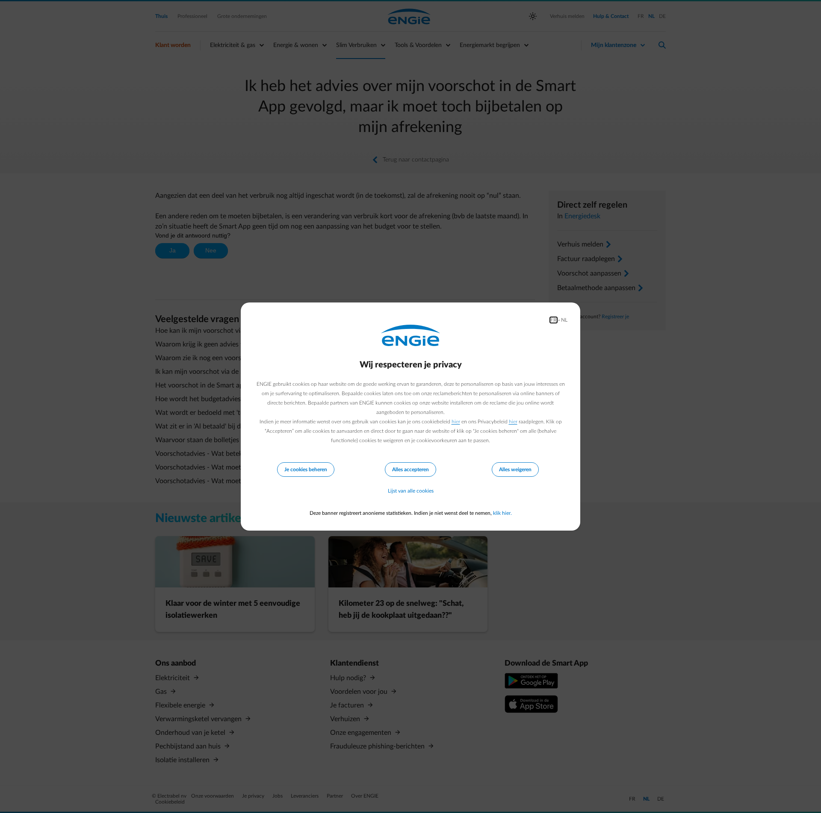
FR (553, 320)
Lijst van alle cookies (411, 490)
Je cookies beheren (305, 469)
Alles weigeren (515, 469)
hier (456, 421)
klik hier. (502, 513)
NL (564, 320)
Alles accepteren (410, 469)
